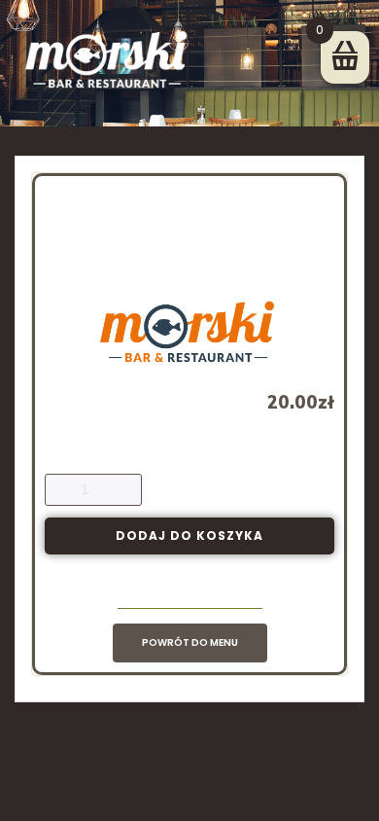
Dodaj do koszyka (189, 535)
